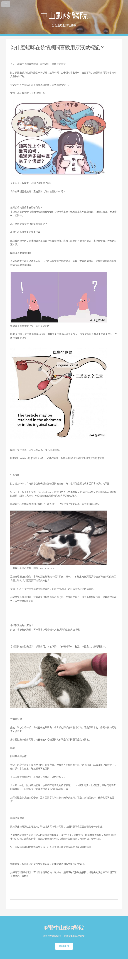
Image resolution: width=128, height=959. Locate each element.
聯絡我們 (64, 946)
